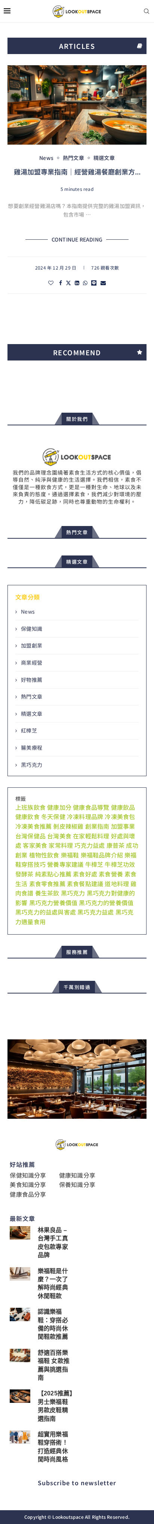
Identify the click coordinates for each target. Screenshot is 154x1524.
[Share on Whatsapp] (85, 283)
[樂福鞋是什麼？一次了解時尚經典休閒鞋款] (20, 1274)
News (28, 611)
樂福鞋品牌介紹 (102, 854)
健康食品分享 (28, 1194)
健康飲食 (27, 816)
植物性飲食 (44, 854)
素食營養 (111, 873)
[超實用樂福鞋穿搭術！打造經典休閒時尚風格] (20, 1437)
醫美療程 (31, 747)
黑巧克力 (31, 764)
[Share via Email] (103, 283)
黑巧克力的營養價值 (106, 902)
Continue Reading (77, 239)
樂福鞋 (70, 854)
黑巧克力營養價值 (53, 902)
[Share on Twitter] (68, 283)
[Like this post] (50, 283)
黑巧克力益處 (95, 911)
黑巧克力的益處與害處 (45, 911)
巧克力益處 (89, 845)
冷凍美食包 (120, 816)
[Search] (146, 11)
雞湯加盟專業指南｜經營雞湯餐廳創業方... (77, 171)
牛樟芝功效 (120, 864)
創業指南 (97, 826)
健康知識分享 (77, 1175)
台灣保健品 (30, 835)
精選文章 (31, 713)
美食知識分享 (28, 1184)
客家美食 (35, 845)
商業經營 (31, 662)
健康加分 (59, 807)
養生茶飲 (47, 892)
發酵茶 (24, 873)
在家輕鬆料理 (91, 835)
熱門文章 (31, 696)
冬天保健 (53, 816)
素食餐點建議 (85, 883)
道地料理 (117, 883)
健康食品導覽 (91, 807)
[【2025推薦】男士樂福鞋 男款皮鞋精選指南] (20, 1396)
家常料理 (61, 845)
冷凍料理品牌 (85, 816)
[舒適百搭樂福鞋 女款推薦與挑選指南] (20, 1355)
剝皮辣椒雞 (68, 826)
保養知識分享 (77, 1184)
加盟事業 (123, 826)
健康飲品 (123, 807)
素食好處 (85, 873)
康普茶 (116, 845)
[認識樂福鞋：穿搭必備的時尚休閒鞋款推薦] (20, 1314)
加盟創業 (31, 645)
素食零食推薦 (47, 883)
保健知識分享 (28, 1175)
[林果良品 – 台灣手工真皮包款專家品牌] (20, 1233)
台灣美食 (59, 835)
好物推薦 (31, 679)
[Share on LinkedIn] (77, 283)
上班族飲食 (30, 807)
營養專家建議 (65, 864)
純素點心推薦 (53, 873)
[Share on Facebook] (60, 283)
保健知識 (31, 628)
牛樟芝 (94, 864)
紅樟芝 (29, 730)
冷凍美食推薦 (33, 826)
